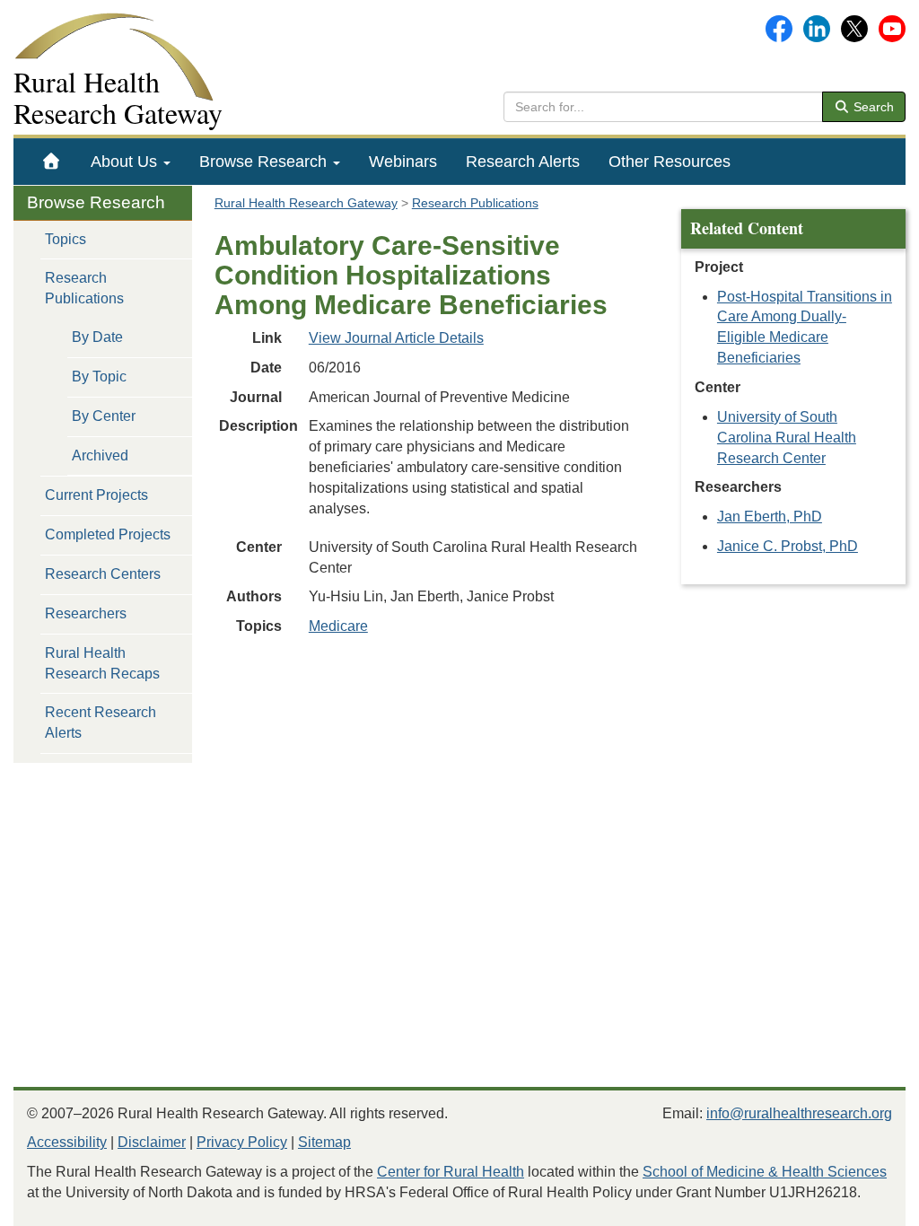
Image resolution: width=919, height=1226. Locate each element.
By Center (104, 416)
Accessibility (67, 1142)
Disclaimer (152, 1142)
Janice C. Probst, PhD (787, 546)
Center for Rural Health (450, 1171)
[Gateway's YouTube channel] (892, 27)
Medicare (338, 626)
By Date (97, 337)
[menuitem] (51, 161)
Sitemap (324, 1142)
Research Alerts (523, 162)
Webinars (403, 162)
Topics (65, 239)
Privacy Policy (242, 1142)
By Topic (99, 376)
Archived (100, 455)
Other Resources (669, 162)
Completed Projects (108, 534)
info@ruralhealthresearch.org (799, 1113)
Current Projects (96, 495)
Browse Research (265, 162)
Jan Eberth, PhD (769, 516)
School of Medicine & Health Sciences (765, 1171)
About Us (126, 162)
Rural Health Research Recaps (102, 663)
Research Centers (103, 574)
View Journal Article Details (396, 338)
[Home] (51, 161)
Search (872, 107)
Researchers (86, 613)
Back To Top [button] (861, 1204)
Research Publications (84, 288)
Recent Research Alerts (100, 722)
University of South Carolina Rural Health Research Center (786, 437)
